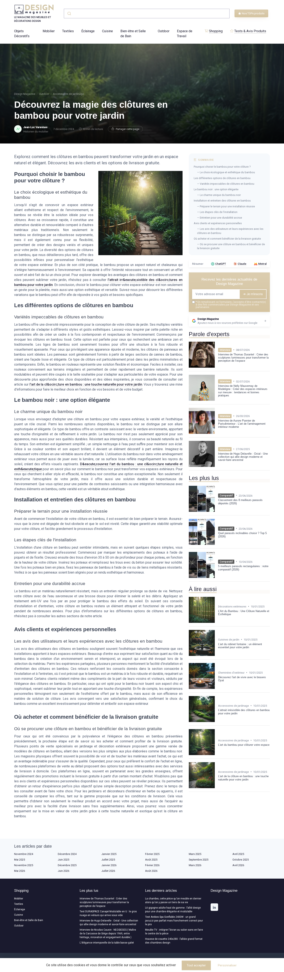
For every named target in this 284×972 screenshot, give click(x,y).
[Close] (217, 475)
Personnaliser (227, 965)
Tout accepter (196, 965)
